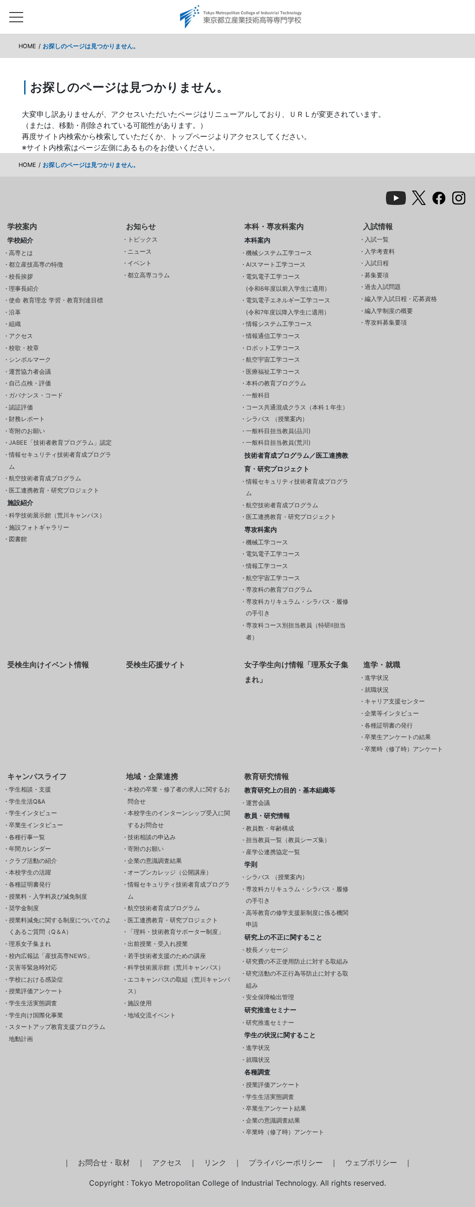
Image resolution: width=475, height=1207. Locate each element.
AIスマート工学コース (276, 264)
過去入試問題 (383, 286)
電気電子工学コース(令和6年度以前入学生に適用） (288, 282)
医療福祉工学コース (273, 371)
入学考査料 (380, 251)
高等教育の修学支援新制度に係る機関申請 (297, 918)
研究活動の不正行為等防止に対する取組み (297, 979)
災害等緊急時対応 (33, 967)
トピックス (143, 239)
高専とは (21, 252)
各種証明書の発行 (389, 725)
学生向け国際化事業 (36, 1015)
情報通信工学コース (273, 335)
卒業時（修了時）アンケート (404, 749)
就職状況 (377, 689)
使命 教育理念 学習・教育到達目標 (56, 300)
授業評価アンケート (36, 991)
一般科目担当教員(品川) (278, 431)
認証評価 (21, 407)
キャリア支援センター (395, 701)
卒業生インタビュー (36, 825)
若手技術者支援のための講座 (167, 955)
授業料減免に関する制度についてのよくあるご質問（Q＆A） (60, 926)
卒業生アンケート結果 (276, 1108)
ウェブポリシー (371, 1162)
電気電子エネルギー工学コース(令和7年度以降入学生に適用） (288, 306)
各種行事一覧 (27, 837)
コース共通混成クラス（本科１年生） (297, 407)
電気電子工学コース (273, 553)
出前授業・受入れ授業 (158, 943)
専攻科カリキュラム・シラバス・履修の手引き (297, 607)
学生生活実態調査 (33, 1003)
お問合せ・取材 (104, 1162)
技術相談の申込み (152, 837)
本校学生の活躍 (30, 872)
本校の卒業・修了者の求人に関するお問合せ (179, 795)
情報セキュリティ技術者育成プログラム (60, 460)
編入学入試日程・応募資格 (401, 298)
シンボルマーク (30, 359)
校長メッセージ (267, 949)
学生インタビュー (33, 813)
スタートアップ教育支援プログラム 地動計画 (57, 1032)
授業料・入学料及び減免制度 (48, 896)
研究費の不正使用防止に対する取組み (297, 961)
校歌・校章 (24, 348)
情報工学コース (267, 565)
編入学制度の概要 (389, 310)
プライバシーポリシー (286, 1162)
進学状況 (377, 677)
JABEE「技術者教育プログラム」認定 (60, 442)
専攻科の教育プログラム (279, 589)
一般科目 (258, 395)
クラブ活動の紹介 (33, 860)
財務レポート (27, 418)
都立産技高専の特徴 (36, 264)
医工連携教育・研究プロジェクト (54, 490)
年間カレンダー (30, 848)
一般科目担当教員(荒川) (278, 442)
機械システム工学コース (279, 252)
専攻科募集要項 (386, 322)
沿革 (15, 312)
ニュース (140, 251)
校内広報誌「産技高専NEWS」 (51, 955)
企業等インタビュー (392, 713)
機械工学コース (267, 542)
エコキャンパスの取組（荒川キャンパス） (179, 985)
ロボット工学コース (273, 348)
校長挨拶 (21, 276)
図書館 (18, 539)
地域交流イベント (152, 1015)
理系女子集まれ (30, 943)
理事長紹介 (24, 288)
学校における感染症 (36, 979)
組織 (15, 323)
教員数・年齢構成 (270, 828)
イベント (140, 263)
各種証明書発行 (30, 884)
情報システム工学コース (279, 323)
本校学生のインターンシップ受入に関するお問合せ (179, 819)
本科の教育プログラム (276, 383)
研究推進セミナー (270, 1022)
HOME (27, 46)
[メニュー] (16, 15)
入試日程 (377, 263)
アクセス (21, 335)
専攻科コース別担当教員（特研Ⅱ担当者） (296, 631)
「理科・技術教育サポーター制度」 (176, 931)
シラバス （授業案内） (277, 418)
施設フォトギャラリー (39, 527)
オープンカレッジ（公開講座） (170, 872)
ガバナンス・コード (36, 395)
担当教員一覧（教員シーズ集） (288, 840)
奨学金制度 (24, 908)
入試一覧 (377, 239)
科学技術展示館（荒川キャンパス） (57, 515)
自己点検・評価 (30, 383)
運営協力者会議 (30, 371)
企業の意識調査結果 (155, 860)
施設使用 (140, 1003)
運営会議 (258, 802)
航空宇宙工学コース (273, 359)
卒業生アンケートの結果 (398, 737)
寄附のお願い (27, 431)
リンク (215, 1162)
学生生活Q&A (27, 801)
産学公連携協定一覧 (273, 852)
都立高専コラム (149, 275)
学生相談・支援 (30, 789)
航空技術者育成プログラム (45, 478)
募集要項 (377, 275)
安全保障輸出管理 (270, 997)
